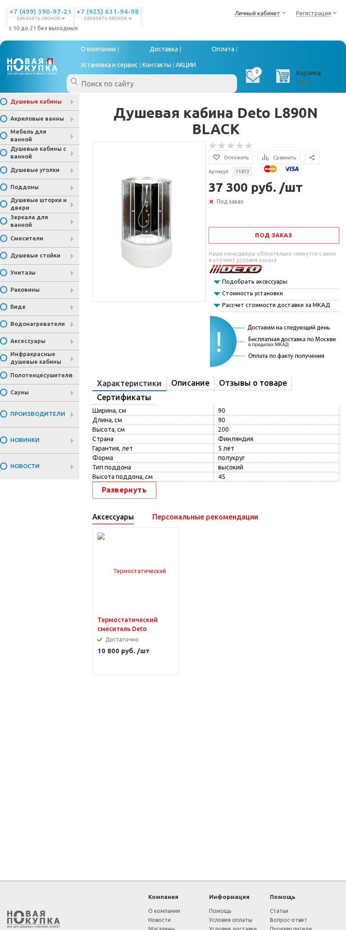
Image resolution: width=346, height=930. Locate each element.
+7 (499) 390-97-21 (40, 11)
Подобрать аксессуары (254, 281)
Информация (229, 897)
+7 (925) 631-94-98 (108, 11)
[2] (222, 145)
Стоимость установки (252, 293)
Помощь (283, 897)
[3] (231, 145)
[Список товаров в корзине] (300, 79)
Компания (163, 897)
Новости (159, 920)
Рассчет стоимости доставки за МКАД (276, 305)
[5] (249, 145)
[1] (213, 145)
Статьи (279, 911)
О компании (164, 911)
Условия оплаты (230, 920)
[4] (240, 145)
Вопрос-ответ (288, 920)
